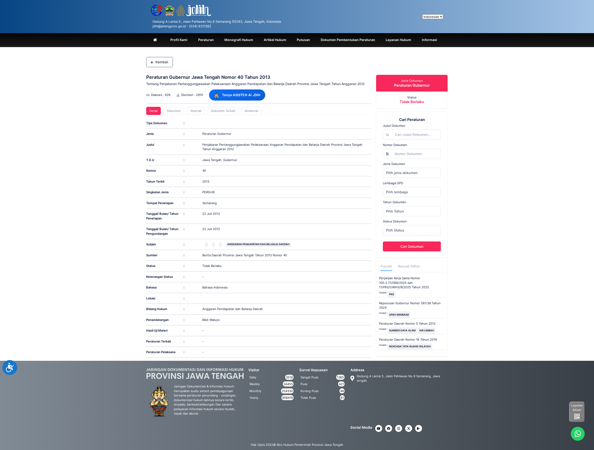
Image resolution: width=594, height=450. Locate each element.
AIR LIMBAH (426, 330)
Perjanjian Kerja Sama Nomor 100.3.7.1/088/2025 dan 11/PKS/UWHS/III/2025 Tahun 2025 (404, 282)
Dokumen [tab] (174, 111)
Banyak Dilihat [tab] (409, 266)
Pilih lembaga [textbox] (397, 192)
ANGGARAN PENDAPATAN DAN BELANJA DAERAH (258, 244)
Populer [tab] (386, 266)
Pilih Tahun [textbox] (395, 211)
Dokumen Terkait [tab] (223, 111)
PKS (391, 294)
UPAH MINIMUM (399, 314)
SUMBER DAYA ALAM (402, 330)
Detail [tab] (153, 111)
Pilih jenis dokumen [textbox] (402, 173)
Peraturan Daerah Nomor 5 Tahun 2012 (407, 323)
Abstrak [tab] (195, 111)
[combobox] (412, 173)
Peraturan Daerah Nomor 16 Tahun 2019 (408, 339)
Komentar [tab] (251, 111)
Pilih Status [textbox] (395, 230)
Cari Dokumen (411, 246)
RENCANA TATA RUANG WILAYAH (410, 346)
